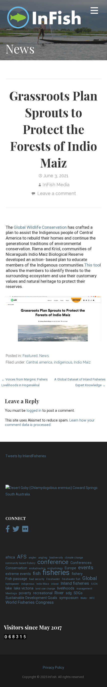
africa (10, 557)
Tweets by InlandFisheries (25, 456)
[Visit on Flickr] (25, 530)
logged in (34, 410)
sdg (69, 593)
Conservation (16, 568)
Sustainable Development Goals (31, 598)
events (85, 568)
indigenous (63, 362)
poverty (25, 593)
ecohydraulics (37, 568)
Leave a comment (56, 193)
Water (83, 598)
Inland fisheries (74, 583)
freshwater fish (71, 579)
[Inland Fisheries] (53, 494)
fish (37, 573)
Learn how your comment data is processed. (50, 422)
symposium (68, 598)
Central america (39, 362)
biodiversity (56, 557)
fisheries (56, 572)
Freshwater (53, 579)
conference (52, 562)
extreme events (18, 574)
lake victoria (23, 588)
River (59, 593)
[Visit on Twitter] (15, 530)
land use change (45, 588)
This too (92, 265)
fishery (77, 574)
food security (36, 579)
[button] (94, 11)
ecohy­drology (55, 568)
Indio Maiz (82, 362)
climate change (74, 557)
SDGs (78, 593)
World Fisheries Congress (29, 602)
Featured (30, 356)
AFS (22, 557)
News (44, 356)
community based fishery (20, 563)
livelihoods (65, 588)
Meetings (11, 593)
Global (89, 578)
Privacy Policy (53, 668)
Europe (70, 568)
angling (42, 557)
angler (32, 557)
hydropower (12, 584)
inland (54, 584)
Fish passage (16, 579)
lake (8, 588)
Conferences (81, 563)
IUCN (94, 584)
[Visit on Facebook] (7, 530)
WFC (92, 598)
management (84, 588)
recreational (43, 593)
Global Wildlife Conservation (40, 227)
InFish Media (56, 184)
